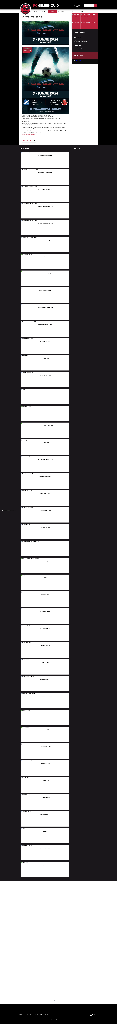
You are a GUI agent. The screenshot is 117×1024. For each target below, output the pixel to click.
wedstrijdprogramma (83, 40)
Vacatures (21, 1014)
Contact (83, 11)
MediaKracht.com (63, 1019)
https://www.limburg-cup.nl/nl (28, 134)
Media (46, 1014)
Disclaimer (28, 1014)
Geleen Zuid (46, 6)
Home (35, 11)
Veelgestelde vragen (38, 1014)
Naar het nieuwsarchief (28, 140)
